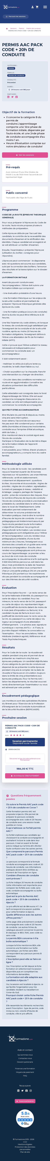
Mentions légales (25, 1144)
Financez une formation (25, 1068)
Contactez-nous (25, 1058)
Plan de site (25, 1152)
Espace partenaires (25, 1101)
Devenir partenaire (25, 1062)
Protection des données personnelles (25, 1148)
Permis (21, 28)
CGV (25, 1142)
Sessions (13, 28)
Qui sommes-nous (25, 1055)
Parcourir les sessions (16, 17)
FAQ (25, 1076)
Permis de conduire (33, 28)
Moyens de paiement (25, 1072)
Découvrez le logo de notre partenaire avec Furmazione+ (25, 759)
